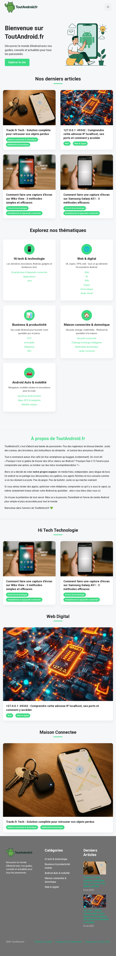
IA (87, 276)
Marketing (29, 347)
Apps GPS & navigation (29, 400)
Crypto (87, 285)
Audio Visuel (87, 293)
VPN (87, 280)
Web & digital (80, 143)
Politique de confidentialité (68, 941)
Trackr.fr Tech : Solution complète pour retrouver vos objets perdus (50, 821)
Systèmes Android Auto (29, 396)
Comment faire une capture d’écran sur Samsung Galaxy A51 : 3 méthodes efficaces (86, 198)
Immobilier (29, 342)
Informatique (86, 289)
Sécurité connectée (86, 338)
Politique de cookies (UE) (97, 941)
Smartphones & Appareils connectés (24, 213)
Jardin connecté (87, 351)
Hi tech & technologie (17, 208)
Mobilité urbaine (29, 404)
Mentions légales (43, 941)
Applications (29, 276)
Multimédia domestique (18, 144)
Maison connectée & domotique (22, 139)
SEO (29, 351)
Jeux (29, 280)
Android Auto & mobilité (29, 382)
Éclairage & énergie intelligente (87, 342)
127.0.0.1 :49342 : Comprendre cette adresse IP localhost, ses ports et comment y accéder (83, 134)
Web (67, 143)
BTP (29, 338)
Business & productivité (29, 325)
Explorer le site (17, 62)
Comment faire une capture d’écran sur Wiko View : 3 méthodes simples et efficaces (29, 198)
